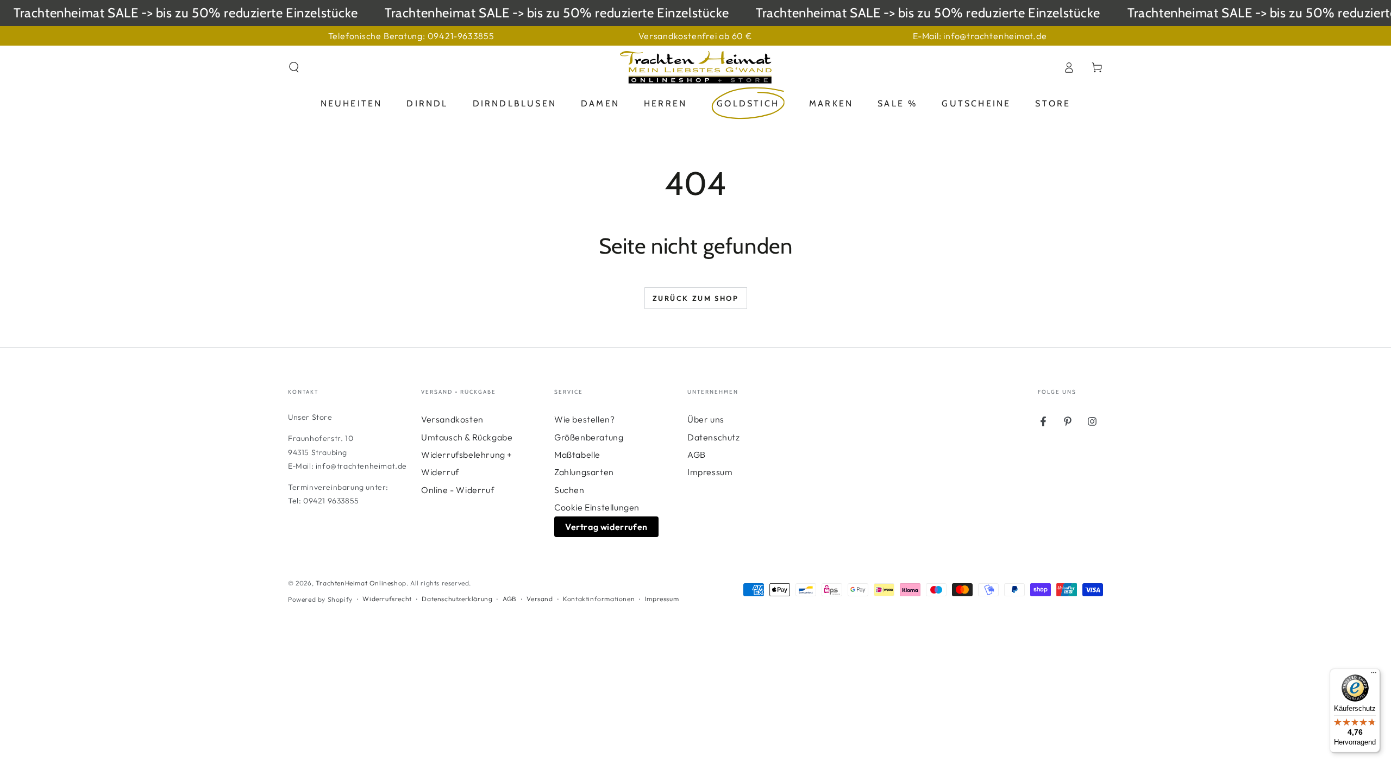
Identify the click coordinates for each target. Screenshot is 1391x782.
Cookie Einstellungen (597, 507)
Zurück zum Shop (696, 298)
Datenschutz (713, 437)
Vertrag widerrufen (606, 526)
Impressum (709, 471)
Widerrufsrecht (386, 599)
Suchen (569, 489)
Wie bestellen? (584, 419)
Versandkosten (452, 419)
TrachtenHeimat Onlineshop (361, 583)
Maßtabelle (577, 454)
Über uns (705, 419)
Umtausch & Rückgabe (466, 437)
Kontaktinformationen (599, 599)
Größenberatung (588, 437)
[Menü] (1373, 675)
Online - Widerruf (457, 489)
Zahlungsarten (584, 471)
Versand (540, 599)
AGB (696, 454)
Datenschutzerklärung (457, 599)
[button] (294, 67)
